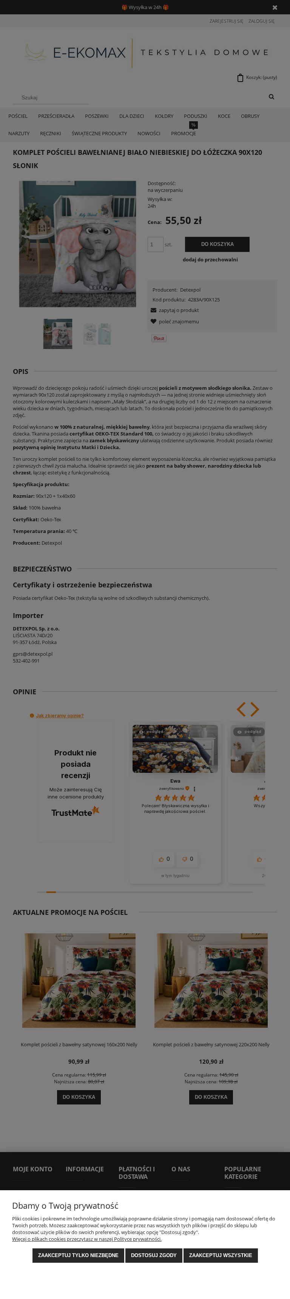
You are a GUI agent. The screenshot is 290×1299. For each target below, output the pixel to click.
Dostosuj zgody (154, 1255)
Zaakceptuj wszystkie (220, 1255)
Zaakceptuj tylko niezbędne (78, 1255)
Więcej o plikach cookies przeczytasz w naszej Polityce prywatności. (87, 1239)
